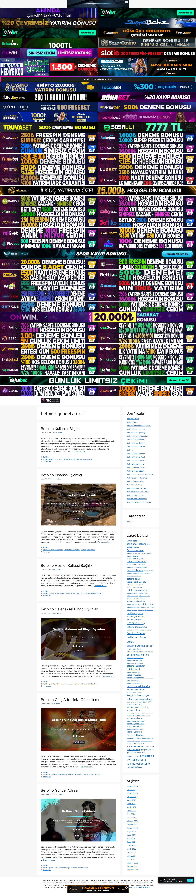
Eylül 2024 (131, 818)
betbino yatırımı (145, 715)
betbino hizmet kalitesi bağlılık (91, 593)
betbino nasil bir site (138, 686)
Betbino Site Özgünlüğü (136, 433)
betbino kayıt (133, 669)
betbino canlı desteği (132, 596)
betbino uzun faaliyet (147, 713)
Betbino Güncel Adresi (59, 790)
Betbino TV (147, 702)
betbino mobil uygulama (133, 680)
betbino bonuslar (148, 570)
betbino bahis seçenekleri (136, 559)
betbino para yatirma (136, 689)
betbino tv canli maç (134, 705)
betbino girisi (135, 613)
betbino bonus (135, 570)
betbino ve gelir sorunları (91, 774)
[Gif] (98, 190)
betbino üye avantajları (147, 738)
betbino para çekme (134, 692)
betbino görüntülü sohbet (145, 630)
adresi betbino (133, 541)
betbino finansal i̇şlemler (72, 550)
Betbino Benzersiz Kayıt (136, 429)
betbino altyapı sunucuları (133, 553)
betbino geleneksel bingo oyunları (54, 684)
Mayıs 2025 (131, 797)
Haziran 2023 (132, 870)
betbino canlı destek (137, 590)
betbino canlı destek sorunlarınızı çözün (137, 593)
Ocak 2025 (131, 804)
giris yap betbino (147, 750)
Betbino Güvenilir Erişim (136, 467)
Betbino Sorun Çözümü (136, 471)
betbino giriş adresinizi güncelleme (55, 774)
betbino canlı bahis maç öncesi (53, 593)
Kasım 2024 (131, 811)
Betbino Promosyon (138, 695)
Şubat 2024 (131, 842)
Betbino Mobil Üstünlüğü (137, 499)
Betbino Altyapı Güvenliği (137, 478)
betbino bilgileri (131, 567)
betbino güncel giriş (134, 649)
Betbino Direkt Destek (135, 443)
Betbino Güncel (136, 633)
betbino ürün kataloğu (89, 684)
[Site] (49, 137)
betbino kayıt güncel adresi (68, 868)
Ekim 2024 (131, 814)
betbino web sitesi (133, 716)
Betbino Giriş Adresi (137, 627)
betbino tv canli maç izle (137, 707)
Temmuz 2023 (132, 866)
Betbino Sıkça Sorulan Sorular (139, 502)
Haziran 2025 (132, 793)
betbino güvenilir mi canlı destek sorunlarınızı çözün (140, 651)
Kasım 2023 (131, 852)
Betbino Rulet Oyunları (136, 460)
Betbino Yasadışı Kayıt (136, 457)
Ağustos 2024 (132, 821)
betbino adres (133, 547)
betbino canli (133, 578)
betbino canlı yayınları (144, 596)
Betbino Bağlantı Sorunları (137, 436)
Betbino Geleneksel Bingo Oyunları (69, 609)
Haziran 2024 (132, 828)
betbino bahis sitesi (136, 561)
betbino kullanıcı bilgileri (67, 459)
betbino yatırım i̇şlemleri (84, 459)
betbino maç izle (134, 675)
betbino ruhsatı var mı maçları (134, 702)
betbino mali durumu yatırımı (134, 672)
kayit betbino (146, 755)
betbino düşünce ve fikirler (147, 607)
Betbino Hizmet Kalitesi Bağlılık (66, 565)
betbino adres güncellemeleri (53, 550)
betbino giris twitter (135, 616)
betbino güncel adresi (50, 459)
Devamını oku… (81, 452)
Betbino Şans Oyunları (136, 453)
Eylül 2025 (131, 790)
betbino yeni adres (135, 718)
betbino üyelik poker (146, 741)
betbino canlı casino (134, 587)
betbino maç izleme (135, 678)
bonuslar (129, 743)
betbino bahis (146, 553)
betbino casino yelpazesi (133, 604)
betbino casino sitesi (136, 601)
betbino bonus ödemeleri (133, 573)
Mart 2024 (131, 838)
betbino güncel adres (137, 639)
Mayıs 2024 (131, 832)
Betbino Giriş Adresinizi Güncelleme (70, 699)
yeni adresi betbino (138, 763)
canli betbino (138, 743)
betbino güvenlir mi (138, 654)
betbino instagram (136, 666)
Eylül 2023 (131, 859)
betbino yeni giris (134, 732)
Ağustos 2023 (132, 863)
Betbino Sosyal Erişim (135, 440)
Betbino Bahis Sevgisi (135, 464)
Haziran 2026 (132, 786)
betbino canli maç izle (136, 582)
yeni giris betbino (134, 767)
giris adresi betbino (135, 746)
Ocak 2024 (131, 845)
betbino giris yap (134, 619)
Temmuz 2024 (132, 825)
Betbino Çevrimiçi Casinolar (138, 492)
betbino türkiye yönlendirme (134, 713)
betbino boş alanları (145, 573)
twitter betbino (136, 759)
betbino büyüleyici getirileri (134, 576)
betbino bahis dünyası (132, 556)
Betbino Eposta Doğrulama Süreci (140, 474)
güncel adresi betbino (136, 752)
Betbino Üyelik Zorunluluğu (134, 738)
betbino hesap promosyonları (134, 660)
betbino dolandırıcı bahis (133, 607)
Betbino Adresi (133, 419)
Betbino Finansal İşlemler (61, 475)
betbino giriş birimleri (132, 630)
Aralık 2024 (131, 807)
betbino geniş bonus (132, 610)
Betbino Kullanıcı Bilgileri (61, 428)
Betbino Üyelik (135, 735)
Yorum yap (47, 461)
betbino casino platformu (136, 598)
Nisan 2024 (131, 835)
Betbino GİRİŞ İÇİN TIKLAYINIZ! (98, 79)
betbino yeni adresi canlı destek (135, 729)
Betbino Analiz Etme (135, 495)
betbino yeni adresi (135, 724)
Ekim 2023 (131, 856)
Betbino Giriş (132, 422)
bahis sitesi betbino (136, 544)
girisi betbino (133, 749)
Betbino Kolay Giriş (134, 485)
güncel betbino (132, 756)
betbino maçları (149, 678)
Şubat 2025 (131, 800)
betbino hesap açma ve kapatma (135, 658)
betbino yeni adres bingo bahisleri (135, 721)
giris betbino (149, 746)
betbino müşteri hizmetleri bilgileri (135, 683)
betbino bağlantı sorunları (136, 564)
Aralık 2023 (131, 849)
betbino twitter (83, 868)
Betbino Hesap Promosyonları (139, 426)
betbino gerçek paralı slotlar (145, 610)
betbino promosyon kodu (139, 699)
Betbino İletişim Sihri (135, 481)
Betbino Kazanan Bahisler (137, 447)
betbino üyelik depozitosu (133, 741)
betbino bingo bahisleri (142, 567)
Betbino (45, 457)
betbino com (147, 604)
